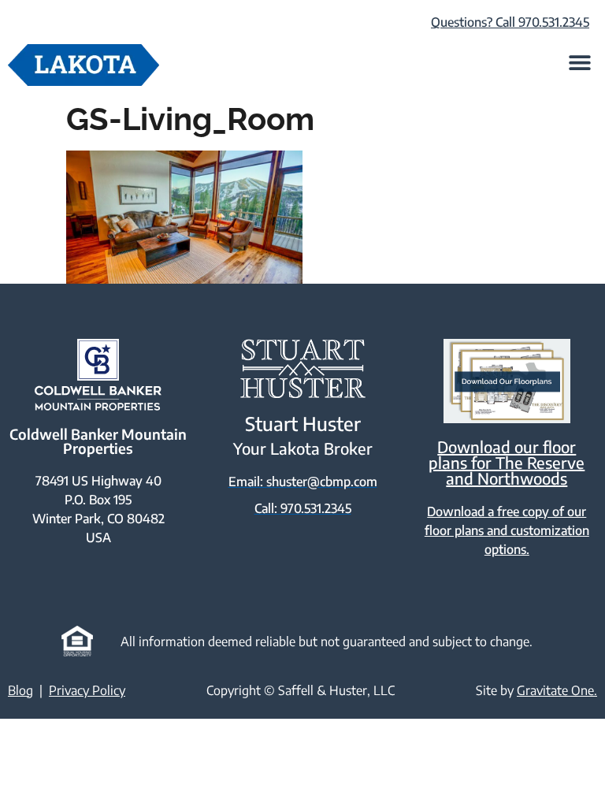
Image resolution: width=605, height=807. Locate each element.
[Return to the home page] (83, 65)
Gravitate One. (557, 690)
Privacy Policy (87, 690)
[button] (579, 62)
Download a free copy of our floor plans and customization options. (507, 530)
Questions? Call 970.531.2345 (510, 22)
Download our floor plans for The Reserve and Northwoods (507, 462)
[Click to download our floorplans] (507, 381)
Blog (20, 690)
